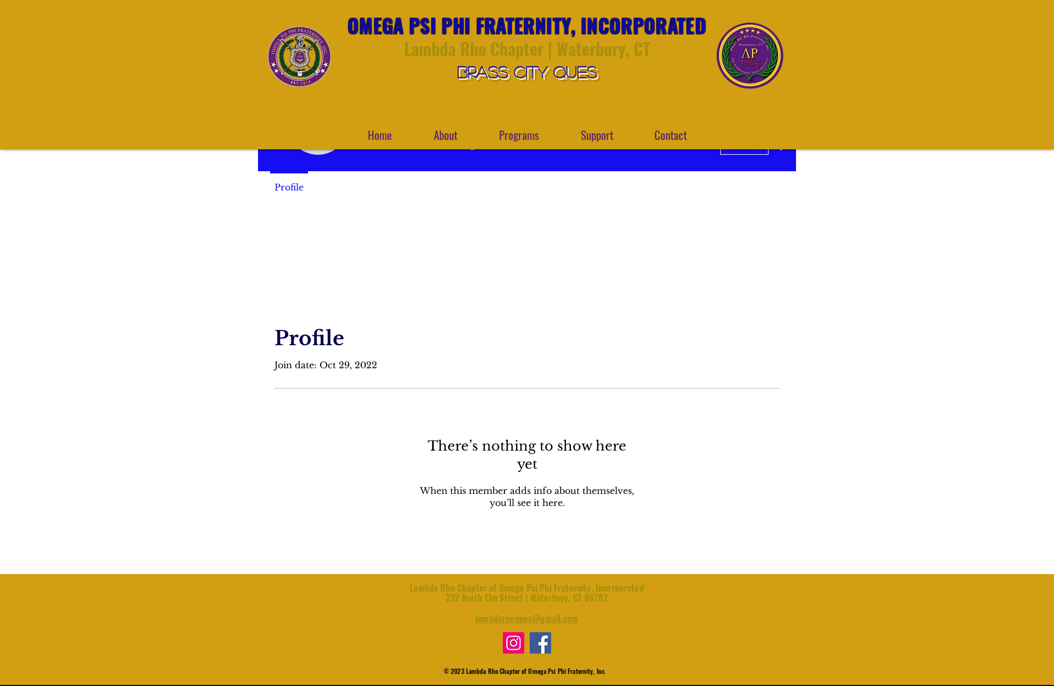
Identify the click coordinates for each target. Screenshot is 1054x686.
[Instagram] (513, 643)
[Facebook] (540, 643)
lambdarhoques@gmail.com (526, 618)
